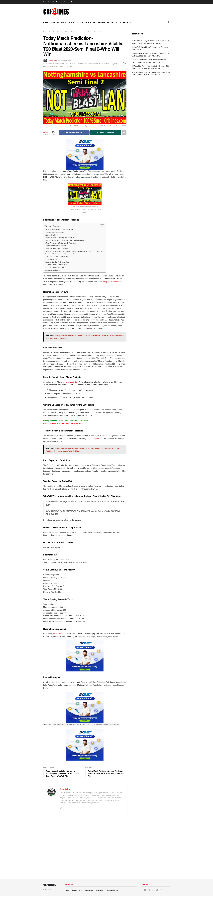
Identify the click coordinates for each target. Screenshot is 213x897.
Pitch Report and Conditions (56, 245)
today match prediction (112, 281)
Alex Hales (57, 633)
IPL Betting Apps (123, 22)
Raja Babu (53, 60)
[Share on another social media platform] (124, 132)
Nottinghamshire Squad (55, 267)
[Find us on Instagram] (161, 890)
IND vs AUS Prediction (103, 22)
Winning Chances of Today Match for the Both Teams (65, 240)
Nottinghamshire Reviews (55, 232)
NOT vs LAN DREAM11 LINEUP (58, 256)
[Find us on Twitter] (149, 890)
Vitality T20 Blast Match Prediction (79, 724)
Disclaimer (71, 2)
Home (45, 2)
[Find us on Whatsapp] (153, 890)
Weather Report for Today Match (57, 248)
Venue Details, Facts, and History (58, 262)
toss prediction (97, 438)
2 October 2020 (66, 60)
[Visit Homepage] (56, 11)
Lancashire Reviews (53, 235)
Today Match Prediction (62, 22)
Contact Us (51, 2)
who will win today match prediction (106, 724)
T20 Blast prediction (70, 382)
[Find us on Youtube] (145, 890)
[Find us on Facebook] (141, 890)
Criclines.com (52, 890)
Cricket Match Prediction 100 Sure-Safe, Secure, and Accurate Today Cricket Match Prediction (77, 32)
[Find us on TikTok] (157, 890)
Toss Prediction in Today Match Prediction (61, 243)
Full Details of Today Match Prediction (59, 229)
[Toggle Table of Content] (101, 226)
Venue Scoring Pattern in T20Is (58, 264)
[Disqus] (84, 846)
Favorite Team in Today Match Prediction (60, 237)
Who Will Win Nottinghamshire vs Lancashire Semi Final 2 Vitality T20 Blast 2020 (75, 251)
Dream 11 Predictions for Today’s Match (61, 254)
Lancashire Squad (53, 270)
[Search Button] (169, 22)
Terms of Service (61, 2)
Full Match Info (52, 259)
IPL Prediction (84, 22)
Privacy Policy (77, 890)
